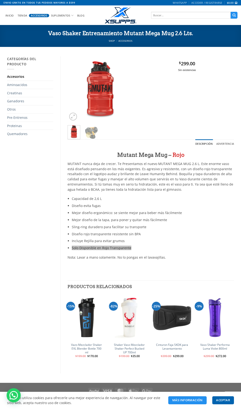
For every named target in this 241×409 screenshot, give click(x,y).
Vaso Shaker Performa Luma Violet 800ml (215, 347)
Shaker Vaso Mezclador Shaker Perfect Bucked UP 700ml (129, 348)
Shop (112, 40)
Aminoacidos (17, 85)
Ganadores (15, 101)
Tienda (22, 15)
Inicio (9, 15)
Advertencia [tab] (225, 143)
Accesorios (39, 15)
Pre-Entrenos (17, 117)
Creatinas (14, 93)
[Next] (125, 89)
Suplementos (60, 15)
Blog (80, 15)
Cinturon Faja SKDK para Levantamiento (172, 347)
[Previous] (75, 89)
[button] (206, 2)
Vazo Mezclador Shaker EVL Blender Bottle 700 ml (86, 348)
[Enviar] (234, 15)
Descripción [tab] (204, 143)
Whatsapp (180, 2)
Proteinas (14, 126)
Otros (11, 109)
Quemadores (17, 134)
